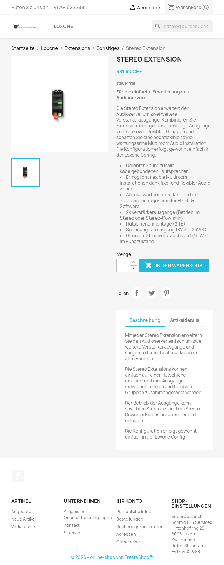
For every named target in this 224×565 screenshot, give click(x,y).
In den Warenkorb (173, 265)
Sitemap (72, 532)
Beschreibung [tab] (145, 320)
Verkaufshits (23, 526)
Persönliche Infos (133, 511)
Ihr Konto (129, 501)
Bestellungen (129, 519)
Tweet (152, 293)
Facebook (18, 476)
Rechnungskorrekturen (140, 526)
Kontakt (72, 525)
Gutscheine (128, 542)
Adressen (126, 534)
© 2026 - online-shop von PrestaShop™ (112, 557)
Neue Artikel (23, 519)
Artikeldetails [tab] (184, 320)
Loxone (63, 26)
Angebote (21, 511)
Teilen (137, 293)
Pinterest (166, 293)
